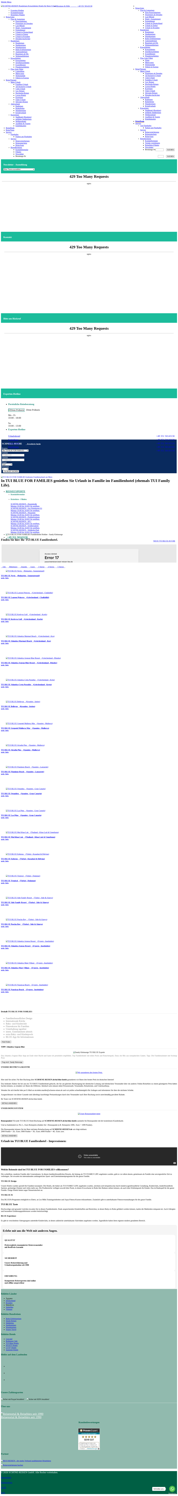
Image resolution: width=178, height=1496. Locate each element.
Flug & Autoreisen (147, 10)
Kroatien (9, 1303)
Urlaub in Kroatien (152, 28)
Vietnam (9, 1309)
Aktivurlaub (144, 97)
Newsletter (149, 147)
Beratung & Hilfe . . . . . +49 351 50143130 (74, 6)
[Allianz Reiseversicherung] (12, 1465)
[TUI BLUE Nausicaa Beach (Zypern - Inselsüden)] (27, 985)
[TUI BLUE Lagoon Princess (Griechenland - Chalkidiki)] (29, 593)
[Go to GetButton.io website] (172, 1493)
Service (138, 123)
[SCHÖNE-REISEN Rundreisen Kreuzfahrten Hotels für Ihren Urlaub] (29, 6)
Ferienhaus (13, 439)
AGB (3, 1487)
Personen (5, 467)
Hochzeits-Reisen (152, 84)
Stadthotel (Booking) (153, 110)
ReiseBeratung (16, 147)
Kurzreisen (144, 108)
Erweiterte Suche (33, 444)
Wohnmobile (150, 65)
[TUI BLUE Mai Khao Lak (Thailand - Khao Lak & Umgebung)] (32, 832)
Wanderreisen (150, 36)
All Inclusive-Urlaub (153, 76)
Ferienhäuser (150, 21)
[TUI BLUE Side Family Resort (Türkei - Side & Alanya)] (29, 898)
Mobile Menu (6, 2)
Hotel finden (6, 1042)
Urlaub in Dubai (151, 26)
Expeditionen (150, 54)
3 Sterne (41, 567)
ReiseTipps (10, 130)
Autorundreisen (151, 41)
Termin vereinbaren (152, 143)
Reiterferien (149, 102)
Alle (4, 567)
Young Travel (11, 1330)
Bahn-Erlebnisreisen (153, 39)
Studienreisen (150, 34)
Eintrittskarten (150, 119)
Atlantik (23, 567)
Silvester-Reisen (151, 93)
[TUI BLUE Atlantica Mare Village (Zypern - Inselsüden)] (29, 963)
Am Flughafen (145, 126)
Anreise (5, 453)
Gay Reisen (149, 82)
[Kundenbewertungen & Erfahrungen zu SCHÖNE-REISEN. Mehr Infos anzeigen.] (89, 1449)
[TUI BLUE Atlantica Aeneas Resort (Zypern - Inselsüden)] (30, 941)
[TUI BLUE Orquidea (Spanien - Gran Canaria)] (26, 789)
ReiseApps (149, 136)
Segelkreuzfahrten (152, 52)
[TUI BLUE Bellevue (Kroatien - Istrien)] (23, 702)
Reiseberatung (145, 139)
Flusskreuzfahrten (152, 56)
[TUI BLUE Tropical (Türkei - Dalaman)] (23, 876)
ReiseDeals (10, 128)
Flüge (147, 60)
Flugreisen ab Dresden (153, 15)
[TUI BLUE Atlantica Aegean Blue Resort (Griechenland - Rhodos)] (33, 658)
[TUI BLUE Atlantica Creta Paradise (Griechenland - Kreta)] (30, 680)
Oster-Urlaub (150, 91)
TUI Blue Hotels (12, 1343)
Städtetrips (10, 1323)
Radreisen (149, 99)
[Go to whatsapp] (172, 1489)
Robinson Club (11, 1341)
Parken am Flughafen (153, 128)
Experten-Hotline (17, 10)
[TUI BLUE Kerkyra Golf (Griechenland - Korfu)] (26, 614)
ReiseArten (139, 8)
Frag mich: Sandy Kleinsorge (12, 1062)
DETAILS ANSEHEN (9, 1103)
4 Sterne (51, 567)
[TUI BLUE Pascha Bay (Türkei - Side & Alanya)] (26, 919)
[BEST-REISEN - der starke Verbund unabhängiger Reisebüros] (26, 1461)
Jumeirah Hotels (12, 1350)
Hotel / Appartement (153, 19)
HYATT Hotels (12, 1345)
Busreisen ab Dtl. (151, 43)
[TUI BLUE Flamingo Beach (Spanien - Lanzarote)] (27, 767)
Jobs (3, 1492)
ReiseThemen (140, 69)
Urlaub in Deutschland (153, 23)
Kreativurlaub (150, 106)
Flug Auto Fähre (146, 58)
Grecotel (9, 1339)
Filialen (18, 152)
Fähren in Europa (151, 67)
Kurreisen (149, 89)
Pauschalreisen (21, 21)
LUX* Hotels (11, 1348)
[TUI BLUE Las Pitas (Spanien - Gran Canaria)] (25, 811)
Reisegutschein (151, 134)
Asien (32, 567)
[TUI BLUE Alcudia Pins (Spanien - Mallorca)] (25, 745)
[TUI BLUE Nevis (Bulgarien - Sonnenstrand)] (25, 571)
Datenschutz (6, 1482)
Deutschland (10, 1301)
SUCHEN (170, 150)
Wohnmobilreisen (152, 45)
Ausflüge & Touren (152, 117)
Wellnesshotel (150, 115)
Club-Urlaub (150, 78)
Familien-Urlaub (151, 80)
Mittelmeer (13, 567)
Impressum (6, 1477)
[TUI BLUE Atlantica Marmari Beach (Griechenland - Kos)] (30, 636)
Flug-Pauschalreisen (152, 12)
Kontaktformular (151, 141)
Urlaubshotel (14, 436)
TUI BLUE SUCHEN (11, 471)
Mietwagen (149, 63)
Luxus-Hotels (150, 86)
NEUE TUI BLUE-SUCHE (164, 541)
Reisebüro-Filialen (152, 145)
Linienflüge (19, 71)
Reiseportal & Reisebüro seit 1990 (21, 1417)
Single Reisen (11, 1321)
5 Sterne (60, 567)
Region (5, 448)
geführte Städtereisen (153, 113)
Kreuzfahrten (145, 47)
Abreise (5, 457)
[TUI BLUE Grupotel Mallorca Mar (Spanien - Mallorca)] (29, 723)
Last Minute (149, 17)
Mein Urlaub (145, 71)
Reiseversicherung (152, 132)
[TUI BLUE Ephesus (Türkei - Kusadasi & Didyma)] (27, 854)
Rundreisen (144, 30)
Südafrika (9, 1307)
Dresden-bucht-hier (152, 95)
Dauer (4, 462)
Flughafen (14, 134)
